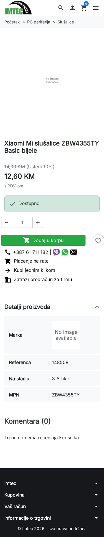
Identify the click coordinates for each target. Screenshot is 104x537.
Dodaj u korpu (43, 240)
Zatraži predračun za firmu (38, 279)
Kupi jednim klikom (29, 270)
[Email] (73, 252)
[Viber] (56, 252)
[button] (61, 8)
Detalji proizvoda (27, 306)
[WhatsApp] (65, 252)
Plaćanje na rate (26, 261)
